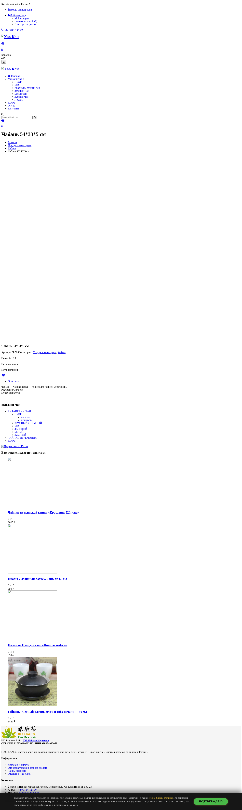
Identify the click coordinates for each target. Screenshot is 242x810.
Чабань (12, 148)
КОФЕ (11, 102)
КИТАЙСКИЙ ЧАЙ (19, 411)
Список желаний (25, 21)
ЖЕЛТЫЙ (20, 434)
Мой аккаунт (21, 18)
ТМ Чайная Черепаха (36, 740)
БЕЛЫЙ (19, 431)
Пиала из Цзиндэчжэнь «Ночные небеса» (37, 645)
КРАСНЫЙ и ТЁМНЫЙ (28, 423)
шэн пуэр (26, 420)
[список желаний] (4, 375)
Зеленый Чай (21, 90)
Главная (15, 76)
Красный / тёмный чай (27, 87)
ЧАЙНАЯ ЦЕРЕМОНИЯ (22, 437)
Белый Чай (20, 93)
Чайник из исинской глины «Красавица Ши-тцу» (43, 512)
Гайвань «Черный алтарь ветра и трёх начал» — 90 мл (47, 711)
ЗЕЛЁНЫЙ (20, 428)
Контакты (13, 108)
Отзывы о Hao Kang (19, 773)
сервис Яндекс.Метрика (160, 798)
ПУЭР (18, 81)
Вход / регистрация (21, 9)
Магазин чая (15, 79)
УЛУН (18, 84)
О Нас (11, 105)
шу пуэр (25, 417)
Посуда (18, 99)
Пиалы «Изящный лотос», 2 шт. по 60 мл (37, 579)
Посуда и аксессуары (19, 145)
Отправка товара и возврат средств (27, 767)
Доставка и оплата (18, 764)
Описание (13, 381)
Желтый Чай (21, 96)
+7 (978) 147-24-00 (26, 789)
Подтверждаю (211, 801)
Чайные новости (17, 770)
